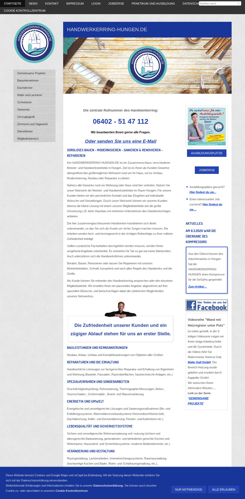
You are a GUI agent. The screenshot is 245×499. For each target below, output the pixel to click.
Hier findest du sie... (202, 192)
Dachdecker (25, 87)
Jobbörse (116, 3)
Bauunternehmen (28, 80)
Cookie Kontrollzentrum (25, 10)
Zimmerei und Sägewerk (32, 124)
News (33, 3)
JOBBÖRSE (207, 170)
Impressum (75, 3)
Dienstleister (25, 131)
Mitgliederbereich (27, 138)
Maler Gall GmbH (199, 362)
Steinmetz (23, 109)
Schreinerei (24, 102)
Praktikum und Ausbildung (153, 3)
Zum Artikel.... (197, 286)
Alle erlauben (223, 489)
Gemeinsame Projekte (31, 73)
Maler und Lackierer (29, 95)
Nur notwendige (188, 489)
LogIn (95, 3)
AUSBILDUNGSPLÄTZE (206, 153)
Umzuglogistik (26, 116)
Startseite (12, 3)
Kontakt (52, 3)
